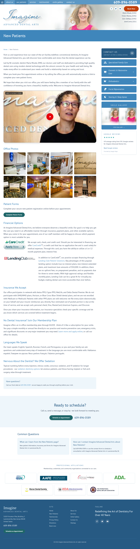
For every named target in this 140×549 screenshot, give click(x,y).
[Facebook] (111, 8)
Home (5, 49)
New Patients (53, 514)
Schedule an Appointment (61, 418)
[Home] (2, 2)
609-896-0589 (26, 385)
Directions (52, 523)
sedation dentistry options (29, 369)
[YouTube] (120, 8)
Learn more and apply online (70, 331)
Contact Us (74, 520)
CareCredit (36, 245)
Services (73, 514)
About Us (73, 511)
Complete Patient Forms (14, 215)
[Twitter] (115, 8)
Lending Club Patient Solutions (51, 260)
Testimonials (53, 517)
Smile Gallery (74, 517)
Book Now (131, 9)
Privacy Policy (53, 520)
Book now (52, 526)
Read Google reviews (111, 148)
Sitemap (73, 523)
